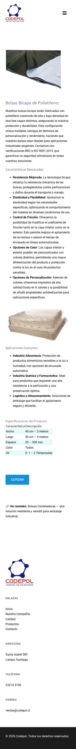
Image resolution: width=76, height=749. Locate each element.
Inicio (9, 609)
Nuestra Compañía (18, 614)
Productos (12, 624)
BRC (28, 151)
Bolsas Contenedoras (42, 506)
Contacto (11, 629)
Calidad (10, 619)
